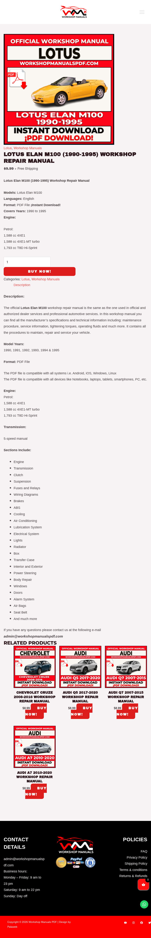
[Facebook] (141, 922)
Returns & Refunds (133, 876)
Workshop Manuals (28, 147)
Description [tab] (22, 285)
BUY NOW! (39, 271)
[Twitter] (149, 922)
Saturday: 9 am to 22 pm (22, 890)
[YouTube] (125, 922)
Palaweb (12, 926)
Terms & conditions (133, 870)
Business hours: (15, 871)
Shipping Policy (136, 863)
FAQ (144, 851)
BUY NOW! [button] (36, 711)
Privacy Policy (137, 857)
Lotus (8, 147)
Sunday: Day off (15, 896)
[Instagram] (133, 922)
